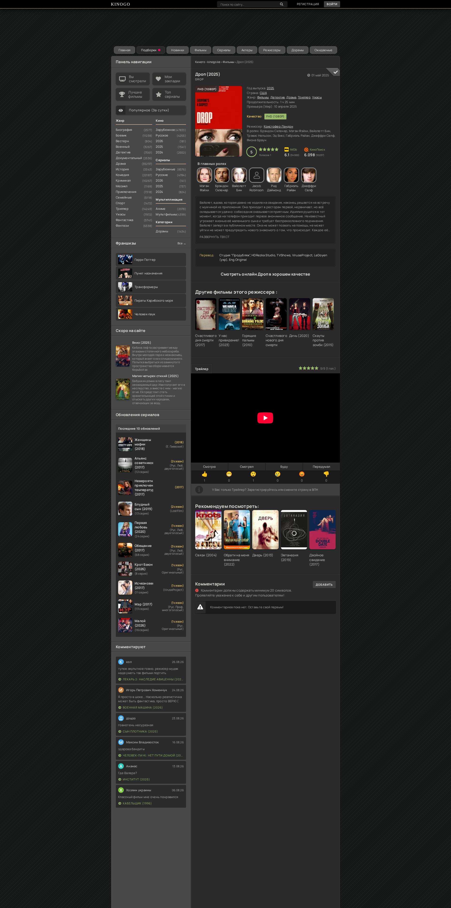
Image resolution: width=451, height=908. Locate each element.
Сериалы (224, 50)
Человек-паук (145, 314)
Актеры (247, 50)
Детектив (277, 97)
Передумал (321, 466)
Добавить (324, 585)
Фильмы (200, 50)
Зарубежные (165, 169)
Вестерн (122, 141)
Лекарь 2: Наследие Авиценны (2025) (153, 679)
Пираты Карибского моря (154, 300)
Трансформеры (146, 287)
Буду (284, 466)
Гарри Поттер (145, 259)
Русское (162, 135)
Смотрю (209, 466)
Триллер (304, 97)
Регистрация (308, 4)
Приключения (126, 192)
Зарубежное (165, 130)
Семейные (124, 197)
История (122, 169)
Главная (125, 50)
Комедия (122, 175)
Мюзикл (122, 186)
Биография (124, 130)
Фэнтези (122, 225)
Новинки (177, 50)
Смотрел (247, 466)
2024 (159, 152)
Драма (291, 97)
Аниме (160, 209)
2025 (270, 88)
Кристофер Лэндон (278, 126)
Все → (182, 243)
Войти (332, 4)
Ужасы (317, 97)
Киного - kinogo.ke (208, 62)
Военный (122, 146)
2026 (159, 141)
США (263, 93)
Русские (162, 175)
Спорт (120, 203)
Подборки (148, 50)
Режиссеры (271, 50)
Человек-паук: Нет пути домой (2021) (153, 755)
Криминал (123, 180)
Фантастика (124, 220)
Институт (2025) (136, 779)
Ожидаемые (323, 50)
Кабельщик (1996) (137, 803)
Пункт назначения (148, 273)
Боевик (121, 135)
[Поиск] (282, 4)
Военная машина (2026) (143, 707)
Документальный (129, 158)
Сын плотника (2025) (140, 731)
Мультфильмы (166, 214)
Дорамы (298, 50)
